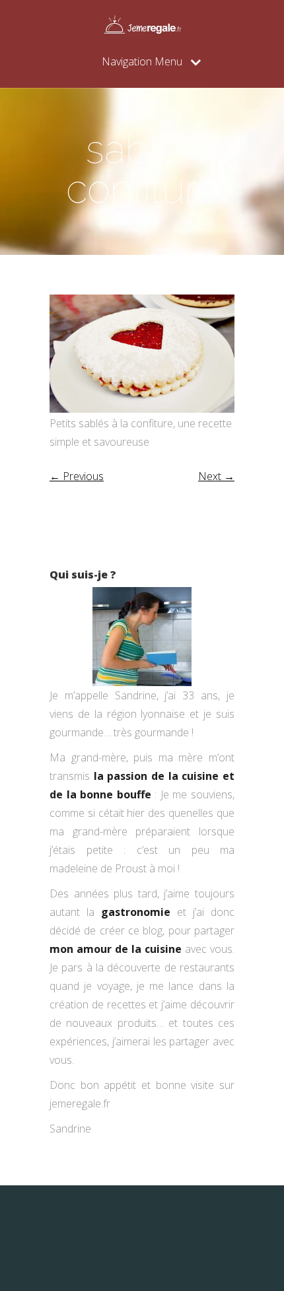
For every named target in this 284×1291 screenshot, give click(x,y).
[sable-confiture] (142, 408)
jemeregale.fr (80, 1103)
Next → (216, 476)
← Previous (77, 476)
